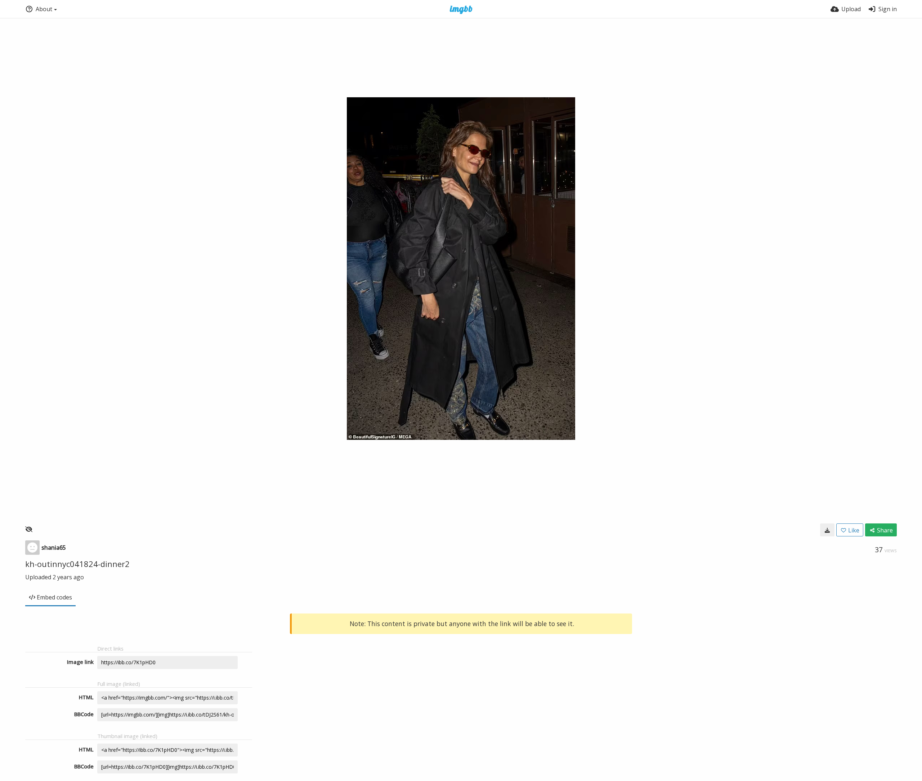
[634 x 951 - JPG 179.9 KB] (827, 529)
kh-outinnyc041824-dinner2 (77, 563)
